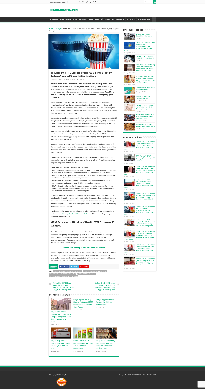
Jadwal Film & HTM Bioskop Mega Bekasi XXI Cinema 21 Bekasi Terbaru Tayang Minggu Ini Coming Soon (145, 223)
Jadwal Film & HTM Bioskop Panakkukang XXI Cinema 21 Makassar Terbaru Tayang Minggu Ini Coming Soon (139, 248)
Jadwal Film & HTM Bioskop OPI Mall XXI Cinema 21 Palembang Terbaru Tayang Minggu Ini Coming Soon (139, 184)
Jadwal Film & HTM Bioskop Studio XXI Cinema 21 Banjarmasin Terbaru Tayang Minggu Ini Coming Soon (63, 285)
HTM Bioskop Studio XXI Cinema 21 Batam (63, 274)
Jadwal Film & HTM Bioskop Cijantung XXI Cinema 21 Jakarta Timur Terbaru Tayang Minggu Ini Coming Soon (139, 145)
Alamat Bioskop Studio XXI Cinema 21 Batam (67, 271)
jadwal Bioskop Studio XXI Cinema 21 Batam (74, 214)
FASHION (95, 19)
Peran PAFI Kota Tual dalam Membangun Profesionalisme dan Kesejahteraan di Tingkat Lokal (139, 46)
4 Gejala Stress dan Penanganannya (143, 97)
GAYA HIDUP (80, 19)
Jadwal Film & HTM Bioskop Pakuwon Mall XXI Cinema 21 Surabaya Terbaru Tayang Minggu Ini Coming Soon (139, 262)
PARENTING (145, 19)
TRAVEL (132, 19)
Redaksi (95, 2)
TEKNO (107, 19)
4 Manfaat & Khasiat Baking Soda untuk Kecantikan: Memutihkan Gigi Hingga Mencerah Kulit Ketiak (145, 68)
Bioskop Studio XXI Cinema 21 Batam (95, 271)
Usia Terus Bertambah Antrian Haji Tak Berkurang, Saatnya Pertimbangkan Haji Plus (145, 158)
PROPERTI (66, 19)
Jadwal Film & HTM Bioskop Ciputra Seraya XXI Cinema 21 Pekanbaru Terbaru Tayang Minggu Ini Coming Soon (139, 197)
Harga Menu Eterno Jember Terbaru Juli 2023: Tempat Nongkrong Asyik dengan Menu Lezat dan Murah (61, 317)
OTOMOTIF (119, 19)
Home (71, 2)
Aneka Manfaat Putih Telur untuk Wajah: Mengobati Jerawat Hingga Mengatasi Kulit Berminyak (145, 79)
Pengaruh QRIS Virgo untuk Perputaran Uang (145, 89)
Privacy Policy (86, 2)
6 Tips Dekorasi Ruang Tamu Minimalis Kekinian (144, 35)
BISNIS (55, 19)
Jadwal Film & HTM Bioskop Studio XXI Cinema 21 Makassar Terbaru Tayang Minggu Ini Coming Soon (105, 285)
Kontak (78, 2)
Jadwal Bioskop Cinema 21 (86, 274)
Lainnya (58, 29)
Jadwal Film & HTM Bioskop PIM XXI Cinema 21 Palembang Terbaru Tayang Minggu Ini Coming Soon (139, 210)
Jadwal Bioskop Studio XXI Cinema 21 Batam (64, 276)
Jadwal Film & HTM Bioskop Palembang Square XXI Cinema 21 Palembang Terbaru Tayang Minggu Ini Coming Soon (139, 235)
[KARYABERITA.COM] (64, 10)
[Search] (154, 2)
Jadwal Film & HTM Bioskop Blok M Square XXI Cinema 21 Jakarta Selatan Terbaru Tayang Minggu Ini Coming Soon (139, 170)
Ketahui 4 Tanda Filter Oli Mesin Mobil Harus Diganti (145, 57)
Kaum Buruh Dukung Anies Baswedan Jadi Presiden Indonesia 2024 (145, 116)
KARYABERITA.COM (134, 375)
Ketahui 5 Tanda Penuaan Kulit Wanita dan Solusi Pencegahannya (145, 107)
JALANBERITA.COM (150, 375)
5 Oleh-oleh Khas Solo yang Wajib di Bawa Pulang (145, 125)
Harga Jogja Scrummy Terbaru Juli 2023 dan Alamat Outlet (105, 302)
